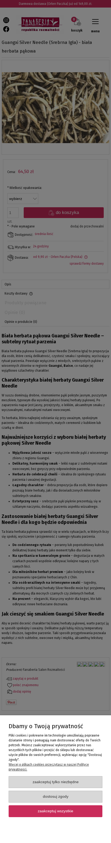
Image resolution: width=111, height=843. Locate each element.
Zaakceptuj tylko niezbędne (56, 782)
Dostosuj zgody (55, 796)
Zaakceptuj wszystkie (55, 811)
